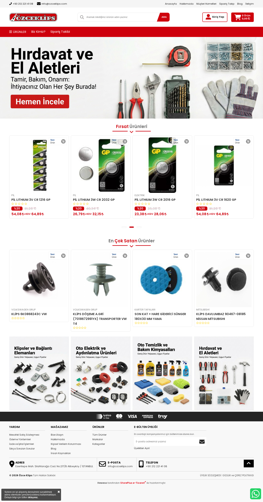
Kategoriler (98, 444)
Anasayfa (171, 3)
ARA (164, 17)
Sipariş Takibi (60, 31)
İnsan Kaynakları (61, 453)
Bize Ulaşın (57, 434)
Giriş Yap (218, 17)
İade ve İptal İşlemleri (21, 444)
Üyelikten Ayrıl (142, 448)
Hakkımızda (186, 3)
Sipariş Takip (226, 3)
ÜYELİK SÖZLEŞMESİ (210, 475)
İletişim (249, 3)
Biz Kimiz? (38, 31)
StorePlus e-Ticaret (133, 482)
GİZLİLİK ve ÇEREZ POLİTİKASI (238, 475)
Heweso (102, 482)
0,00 (245, 18)
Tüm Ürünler (99, 434)
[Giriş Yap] (208, 17)
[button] (124, 227)
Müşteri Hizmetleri (206, 3)
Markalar (97, 439)
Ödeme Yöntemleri (20, 439)
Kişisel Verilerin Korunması (66, 444)
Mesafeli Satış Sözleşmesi (24, 434)
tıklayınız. (33, 497)
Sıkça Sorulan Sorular (22, 448)
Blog (240, 3)
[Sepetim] (238, 17)
